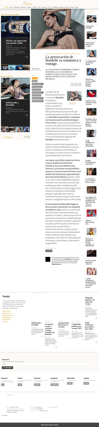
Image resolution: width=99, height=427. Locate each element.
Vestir (25, 2)
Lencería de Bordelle (37, 92)
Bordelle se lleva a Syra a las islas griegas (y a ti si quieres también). (91, 122)
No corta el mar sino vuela (10, 14)
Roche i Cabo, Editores (49, 397)
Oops (76, 7)
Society (71, 7)
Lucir (11, 7)
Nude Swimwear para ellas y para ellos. (89, 326)
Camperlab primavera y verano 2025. (77, 326)
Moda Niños (6, 319)
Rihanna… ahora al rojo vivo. (90, 222)
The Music (54, 7)
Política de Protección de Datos (15, 410)
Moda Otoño (6, 311)
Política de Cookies (12, 412)
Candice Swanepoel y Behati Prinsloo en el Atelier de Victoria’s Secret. (91, 283)
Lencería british (36, 89)
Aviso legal (5, 415)
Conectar (44, 7)
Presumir (17, 7)
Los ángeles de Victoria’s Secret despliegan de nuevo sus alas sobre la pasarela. (91, 201)
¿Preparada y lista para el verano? (90, 44)
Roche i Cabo (14, 407)
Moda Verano (6, 317)
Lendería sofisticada (37, 101)
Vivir (38, 7)
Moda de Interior (7, 76)
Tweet (76, 84)
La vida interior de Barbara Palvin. (91, 62)
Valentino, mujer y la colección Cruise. (52, 288)
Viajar (34, 7)
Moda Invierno (7, 313)
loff (11, 3)
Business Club (63, 7)
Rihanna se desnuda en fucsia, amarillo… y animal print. (90, 242)
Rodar (29, 7)
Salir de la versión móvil (49, 425)
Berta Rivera (36, 69)
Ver (49, 7)
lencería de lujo (36, 95)
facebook (80, 84)
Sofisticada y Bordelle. (12, 103)
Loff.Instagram (15, 137)
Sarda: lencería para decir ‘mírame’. (91, 262)
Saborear (23, 7)
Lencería (27, 4)
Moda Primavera (7, 315)
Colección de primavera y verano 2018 (38, 84)
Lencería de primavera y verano (38, 98)
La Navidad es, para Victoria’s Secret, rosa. (91, 180)
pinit (72, 84)
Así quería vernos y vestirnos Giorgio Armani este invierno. (50, 329)
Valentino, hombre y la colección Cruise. (90, 301)
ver (25, 57)
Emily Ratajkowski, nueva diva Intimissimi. (90, 143)
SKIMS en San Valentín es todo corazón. (91, 102)
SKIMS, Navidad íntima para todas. (91, 162)
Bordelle (48, 251)
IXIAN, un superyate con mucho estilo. (16, 41)
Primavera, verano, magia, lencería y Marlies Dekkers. (91, 82)
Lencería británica (37, 87)
